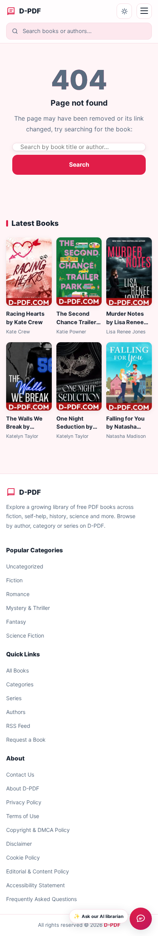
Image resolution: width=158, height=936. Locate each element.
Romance (18, 594)
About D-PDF (22, 788)
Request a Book (26, 739)
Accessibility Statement (35, 885)
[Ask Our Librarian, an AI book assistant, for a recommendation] (141, 919)
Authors (15, 712)
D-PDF (112, 925)
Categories (19, 684)
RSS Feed (18, 725)
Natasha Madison (126, 436)
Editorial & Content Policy (37, 871)
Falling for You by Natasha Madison (125, 427)
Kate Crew (18, 332)
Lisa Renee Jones (126, 332)
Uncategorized (24, 566)
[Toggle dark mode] (124, 11)
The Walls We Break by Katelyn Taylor (26, 427)
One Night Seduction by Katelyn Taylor (76, 427)
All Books (17, 670)
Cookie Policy (23, 857)
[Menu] (144, 11)
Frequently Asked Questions (41, 899)
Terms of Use (22, 816)
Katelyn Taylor (22, 436)
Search (79, 164)
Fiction (14, 580)
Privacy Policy (23, 802)
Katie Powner (71, 332)
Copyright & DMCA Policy (38, 830)
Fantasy (16, 621)
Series (13, 698)
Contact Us (20, 774)
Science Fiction (25, 635)
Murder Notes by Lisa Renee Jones (125, 322)
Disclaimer (19, 843)
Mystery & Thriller (28, 608)
